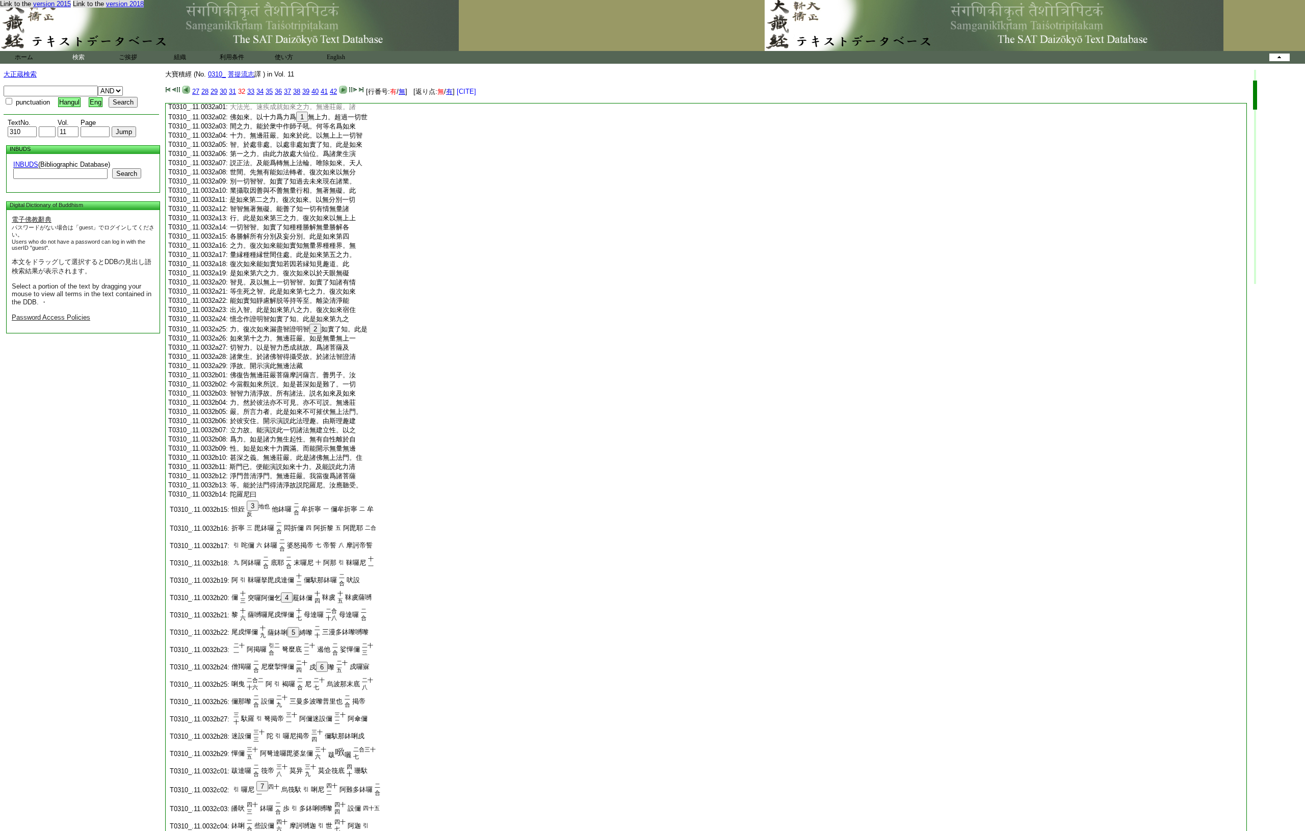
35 (269, 91)
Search (126, 173)
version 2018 (125, 4)
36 (278, 91)
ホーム (24, 57)
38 (296, 91)
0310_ (217, 74)
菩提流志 (241, 74)
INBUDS (25, 164)
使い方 (284, 57)
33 (250, 91)
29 (214, 91)
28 (204, 91)
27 (195, 91)
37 (287, 91)
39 (305, 91)
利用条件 (232, 57)
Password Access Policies (51, 317)
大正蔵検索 (20, 74)
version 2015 (52, 4)
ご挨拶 (128, 57)
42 (333, 91)
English (336, 57)
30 (223, 91)
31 (232, 91)
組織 (180, 57)
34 (260, 91)
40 (315, 91)
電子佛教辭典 (31, 219)
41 (324, 91)
